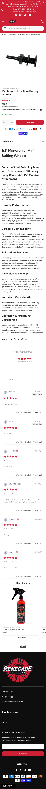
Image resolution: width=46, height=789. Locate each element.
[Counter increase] (12, 122)
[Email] (26, 339)
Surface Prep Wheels (24, 310)
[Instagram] (20, 15)
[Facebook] (15, 15)
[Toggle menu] (3, 21)
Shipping (4, 106)
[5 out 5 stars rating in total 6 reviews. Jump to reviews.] (6, 100)
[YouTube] (30, 15)
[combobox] (24, 28)
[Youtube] (29, 770)
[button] (4, 28)
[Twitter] (15, 339)
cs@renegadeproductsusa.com (14, 701)
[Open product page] (21, 605)
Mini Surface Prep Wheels (31, 194)
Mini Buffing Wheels (9, 194)
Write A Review (23, 369)
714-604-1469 (7, 697)
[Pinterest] (19, 339)
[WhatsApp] (22, 339)
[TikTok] (25, 15)
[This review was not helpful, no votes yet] (40, 412)
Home (4, 35)
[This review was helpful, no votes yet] (36, 412)
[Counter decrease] (4, 122)
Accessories (12, 35)
